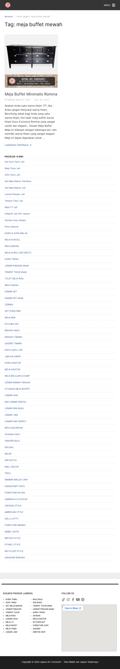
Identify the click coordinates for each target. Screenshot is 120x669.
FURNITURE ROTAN (15, 492)
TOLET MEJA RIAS (14, 278)
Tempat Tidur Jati (14, 200)
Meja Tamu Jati (12, 168)
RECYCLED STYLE (14, 551)
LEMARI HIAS (11, 395)
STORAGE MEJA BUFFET (17, 388)
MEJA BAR (10, 317)
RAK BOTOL (11, 460)
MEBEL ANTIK (12, 531)
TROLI (8, 473)
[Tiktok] (63, 599)
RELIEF (8, 453)
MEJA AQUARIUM (14, 427)
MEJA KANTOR (12, 369)
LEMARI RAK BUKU (14, 408)
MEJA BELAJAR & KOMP (17, 375)
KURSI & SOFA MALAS (16, 233)
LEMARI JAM (11, 415)
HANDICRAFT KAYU (15, 486)
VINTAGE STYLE (13, 505)
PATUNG (9, 447)
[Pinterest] (82, 599)
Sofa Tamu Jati (12, 174)
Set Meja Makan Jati (15, 187)
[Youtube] (78, 599)
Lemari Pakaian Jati (15, 194)
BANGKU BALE (12, 330)
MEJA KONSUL (12, 239)
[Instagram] (68, 599)
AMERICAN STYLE (14, 512)
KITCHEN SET (12, 324)
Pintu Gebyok (11, 226)
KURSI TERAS (12, 259)
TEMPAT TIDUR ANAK (16, 272)
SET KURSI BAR (13, 311)
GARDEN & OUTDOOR (16, 499)
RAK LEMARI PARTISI (15, 401)
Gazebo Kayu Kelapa (15, 220)
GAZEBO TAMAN (13, 343)
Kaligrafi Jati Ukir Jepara (17, 213)
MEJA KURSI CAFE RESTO (18, 252)
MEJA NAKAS (11, 285)
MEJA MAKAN (12, 246)
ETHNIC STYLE (12, 544)
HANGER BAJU (12, 440)
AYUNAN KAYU (12, 434)
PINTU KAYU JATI (14, 350)
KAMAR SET (11, 291)
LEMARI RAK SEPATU (15, 421)
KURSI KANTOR (13, 362)
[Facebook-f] (73, 599)
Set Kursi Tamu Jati (14, 161)
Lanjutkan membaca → (18, 144)
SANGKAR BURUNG (15, 557)
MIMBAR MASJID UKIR (16, 479)
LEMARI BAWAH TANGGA (17, 382)
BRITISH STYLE (12, 538)
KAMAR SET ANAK (14, 298)
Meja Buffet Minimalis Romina (31, 94)
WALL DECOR (12, 466)
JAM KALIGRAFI (13, 356)
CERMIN (9, 304)
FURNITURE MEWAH (15, 525)
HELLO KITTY (12, 518)
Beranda (9, 16)
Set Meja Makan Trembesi (18, 181)
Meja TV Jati (11, 207)
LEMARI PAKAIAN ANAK (17, 265)
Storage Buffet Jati (17, 99)
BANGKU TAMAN (13, 337)
